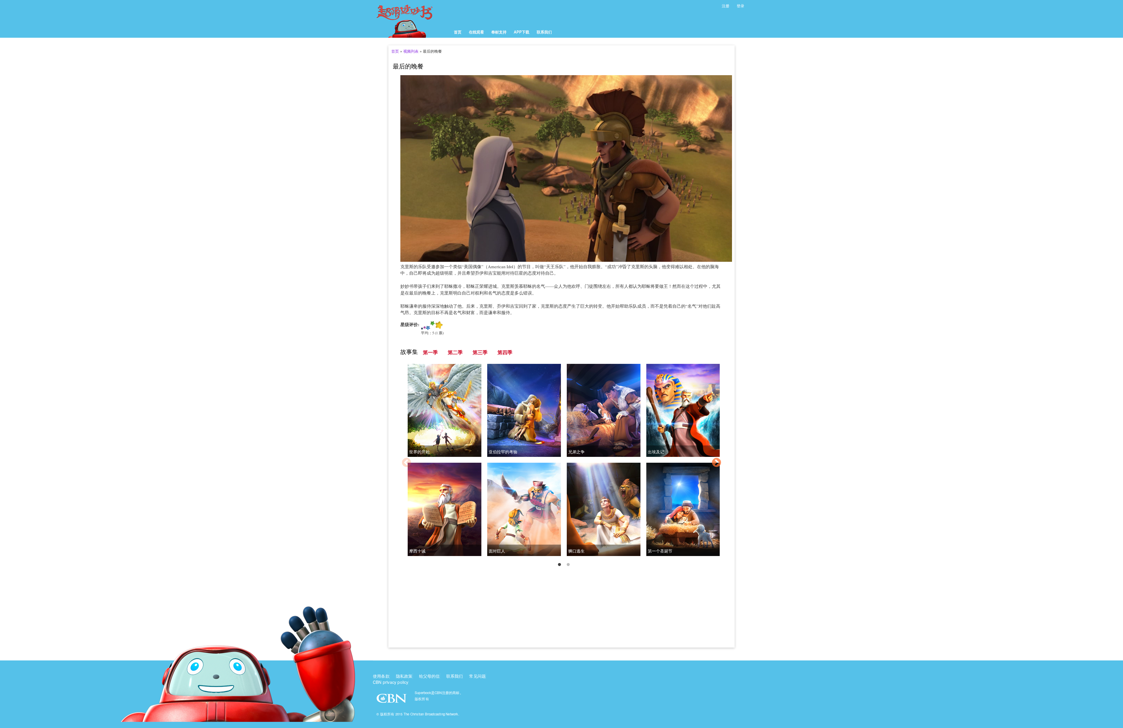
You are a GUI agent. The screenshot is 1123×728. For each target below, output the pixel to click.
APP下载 (521, 32)
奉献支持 (499, 32)
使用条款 (381, 676)
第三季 (480, 352)
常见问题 (477, 676)
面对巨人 (497, 551)
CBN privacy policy (391, 682)
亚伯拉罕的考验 (503, 452)
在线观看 (476, 32)
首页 (457, 32)
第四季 (504, 352)
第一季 (430, 352)
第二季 (455, 352)
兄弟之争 (576, 452)
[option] (561, 463)
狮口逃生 (576, 551)
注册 (725, 5)
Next (716, 463)
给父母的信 (429, 676)
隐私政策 (404, 676)
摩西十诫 (417, 551)
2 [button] (568, 565)
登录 (740, 5)
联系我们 (544, 32)
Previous (406, 463)
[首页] (411, 19)
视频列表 (410, 51)
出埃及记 (656, 452)
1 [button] (559, 565)
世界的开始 (419, 452)
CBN (392, 700)
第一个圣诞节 (660, 551)
